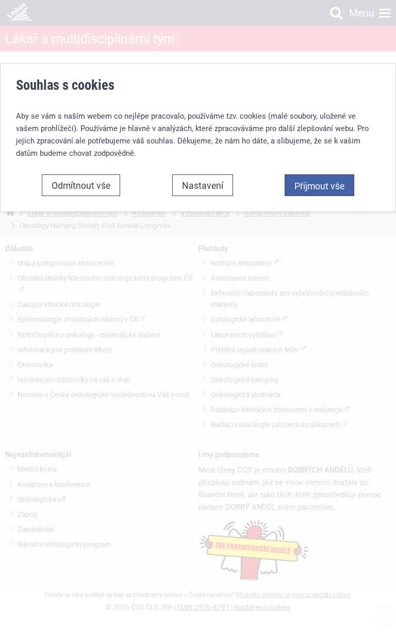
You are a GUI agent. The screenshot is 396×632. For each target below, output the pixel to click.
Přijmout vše (319, 185)
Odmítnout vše (81, 185)
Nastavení (202, 185)
